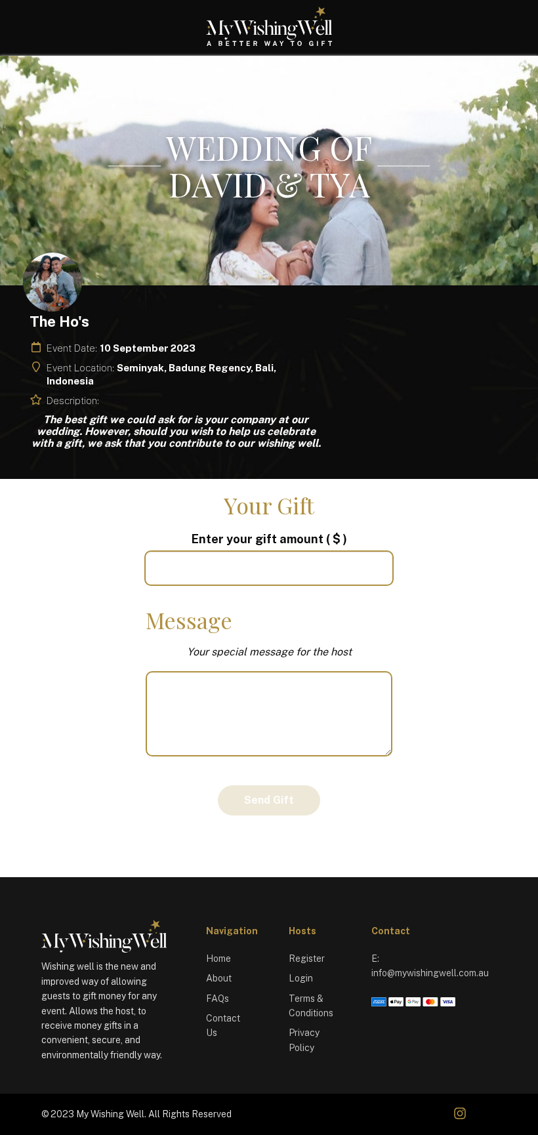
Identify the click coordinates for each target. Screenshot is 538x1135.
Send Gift (269, 800)
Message (189, 620)
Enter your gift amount (269, 539)
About (219, 978)
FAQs (217, 998)
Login (301, 978)
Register (307, 958)
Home (218, 958)
